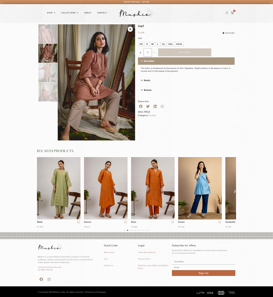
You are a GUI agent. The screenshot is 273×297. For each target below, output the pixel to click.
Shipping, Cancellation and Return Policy (153, 266)
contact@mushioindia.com (49, 267)
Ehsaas (181, 222)
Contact (102, 13)
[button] (141, 106)
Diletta (40, 222)
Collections (68, 13)
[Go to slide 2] (127, 230)
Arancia (87, 222)
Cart (105, 259)
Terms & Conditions (146, 252)
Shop (50, 13)
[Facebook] (41, 279)
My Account (109, 252)
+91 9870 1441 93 (45, 270)
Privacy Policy (144, 259)
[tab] (186, 66)
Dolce (133, 222)
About (88, 13)
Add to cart (184, 52)
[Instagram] (49, 279)
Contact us (108, 265)
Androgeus (101, 292)
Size (140, 38)
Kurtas (152, 115)
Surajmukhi (230, 222)
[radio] (141, 44)
